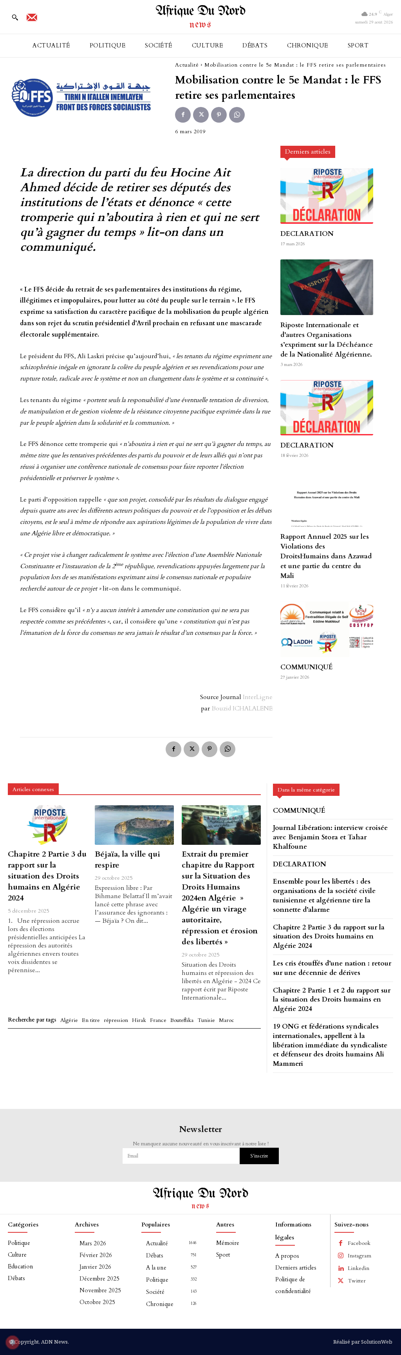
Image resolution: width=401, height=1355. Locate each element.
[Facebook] (183, 115)
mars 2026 (92, 1243)
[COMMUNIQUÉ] (326, 629)
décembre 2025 (99, 1279)
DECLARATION (307, 233)
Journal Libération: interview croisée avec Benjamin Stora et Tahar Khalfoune (330, 837)
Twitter (357, 1280)
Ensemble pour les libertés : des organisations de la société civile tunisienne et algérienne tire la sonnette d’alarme (324, 895)
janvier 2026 (95, 1267)
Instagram (359, 1255)
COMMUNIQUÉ (306, 667)
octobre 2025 (97, 1302)
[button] (15, 17)
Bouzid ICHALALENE (242, 708)
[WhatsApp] (237, 115)
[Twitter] (201, 115)
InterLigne (258, 697)
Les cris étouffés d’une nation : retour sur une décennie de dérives (332, 968)
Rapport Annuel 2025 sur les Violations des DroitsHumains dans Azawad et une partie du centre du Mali (326, 556)
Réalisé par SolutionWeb (362, 1341)
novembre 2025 (100, 1290)
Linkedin (358, 1268)
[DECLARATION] (326, 196)
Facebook (359, 1243)
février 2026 (95, 1255)
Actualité (187, 65)
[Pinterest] (219, 115)
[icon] (32, 20)
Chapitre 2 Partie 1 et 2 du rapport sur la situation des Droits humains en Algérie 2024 (331, 1000)
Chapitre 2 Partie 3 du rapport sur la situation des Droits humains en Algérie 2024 (47, 876)
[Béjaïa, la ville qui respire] (134, 825)
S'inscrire (259, 1156)
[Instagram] (340, 1256)
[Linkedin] (340, 1268)
